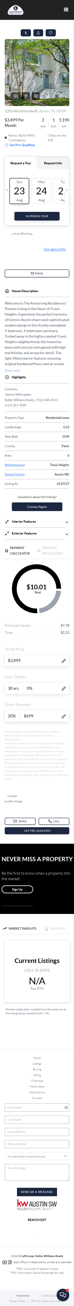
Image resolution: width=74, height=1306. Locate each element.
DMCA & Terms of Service (45, 1301)
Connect (37, 1098)
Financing (37, 1080)
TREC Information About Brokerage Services (37, 1272)
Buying (37, 1069)
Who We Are (37, 1092)
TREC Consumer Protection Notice (37, 1268)
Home (37, 1058)
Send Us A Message (37, 1191)
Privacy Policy (17, 1301)
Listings (37, 1063)
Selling (37, 1075)
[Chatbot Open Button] (63, 1295)
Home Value (37, 1086)
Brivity (34, 1295)
